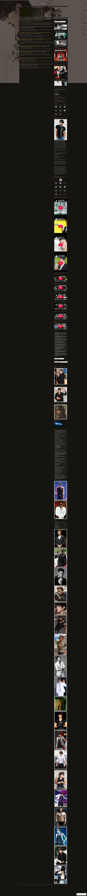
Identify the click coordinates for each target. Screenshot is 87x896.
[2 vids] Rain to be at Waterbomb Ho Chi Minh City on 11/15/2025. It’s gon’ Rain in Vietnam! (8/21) (60, 354)
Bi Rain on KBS (24, 35)
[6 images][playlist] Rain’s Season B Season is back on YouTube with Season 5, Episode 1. (60, 333)
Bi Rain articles (30, 41)
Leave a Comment (39, 20)
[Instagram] (60, 107)
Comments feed (57, 526)
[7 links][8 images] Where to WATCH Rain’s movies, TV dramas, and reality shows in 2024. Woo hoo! (35, 20)
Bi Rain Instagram (35, 41)
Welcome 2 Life (48, 24)
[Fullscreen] (65, 281)
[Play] (56, 281)
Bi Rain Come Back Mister (29, 22)
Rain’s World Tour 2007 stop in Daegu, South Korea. (60, 460)
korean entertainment (47, 29)
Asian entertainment (35, 29)
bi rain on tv (28, 35)
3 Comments (40, 39)
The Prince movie (27, 24)
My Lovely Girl (25, 23)
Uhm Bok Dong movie (43, 24)
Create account (57, 522)
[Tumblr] (60, 110)
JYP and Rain (41, 54)
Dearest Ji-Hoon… (57, 437)
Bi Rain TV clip (47, 35)
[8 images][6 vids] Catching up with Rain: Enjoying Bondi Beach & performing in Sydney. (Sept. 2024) (60, 342)
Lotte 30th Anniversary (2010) (59, 458)
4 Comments (44, 51)
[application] (60, 278)
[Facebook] (56, 107)
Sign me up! (57, 94)
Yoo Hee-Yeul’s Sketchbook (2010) (60, 461)
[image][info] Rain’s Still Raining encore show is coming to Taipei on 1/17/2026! (60, 339)
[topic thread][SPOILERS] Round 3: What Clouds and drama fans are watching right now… (36, 58)
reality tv (40, 36)
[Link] (65, 183)
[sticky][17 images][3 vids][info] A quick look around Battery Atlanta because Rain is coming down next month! (60, 345)
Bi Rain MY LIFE (40, 41)
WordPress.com (57, 527)
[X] (56, 110)
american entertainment (28, 29)
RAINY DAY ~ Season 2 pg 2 (59, 470)
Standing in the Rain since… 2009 (60, 432)
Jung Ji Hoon (30, 28)
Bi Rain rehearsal (28, 42)
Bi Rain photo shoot (23, 42)
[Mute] (64, 281)
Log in (56, 523)
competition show (22, 36)
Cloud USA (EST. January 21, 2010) (59, 141)
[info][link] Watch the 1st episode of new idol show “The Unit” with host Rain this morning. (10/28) (36, 64)
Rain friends (51, 42)
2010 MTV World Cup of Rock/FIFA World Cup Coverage (60, 478)
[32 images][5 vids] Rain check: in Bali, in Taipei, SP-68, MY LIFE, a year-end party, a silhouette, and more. (35, 39)
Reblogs (47, 48)
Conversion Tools (57, 434)
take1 (24, 24)
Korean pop (31, 36)
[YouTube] (65, 110)
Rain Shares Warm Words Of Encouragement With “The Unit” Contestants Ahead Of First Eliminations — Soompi (35, 46)
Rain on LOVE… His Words (59, 441)
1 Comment (44, 46)
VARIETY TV (57, 448)
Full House (41, 22)
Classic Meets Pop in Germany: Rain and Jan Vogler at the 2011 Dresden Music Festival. (60, 454)
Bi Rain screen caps (32, 35)
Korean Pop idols (35, 36)
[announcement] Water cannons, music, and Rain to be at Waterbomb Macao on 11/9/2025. (60, 351)
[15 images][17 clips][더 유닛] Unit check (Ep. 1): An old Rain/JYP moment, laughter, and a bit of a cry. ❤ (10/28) (35, 51)
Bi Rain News (27, 21)
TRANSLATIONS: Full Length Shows (60, 476)
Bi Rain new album (45, 41)
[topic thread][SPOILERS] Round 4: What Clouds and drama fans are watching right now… (36, 27)
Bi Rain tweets (43, 42)
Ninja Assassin (29, 23)
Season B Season (50, 23)
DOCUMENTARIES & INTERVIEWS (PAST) (58, 447)
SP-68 (21, 43)
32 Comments (33, 58)
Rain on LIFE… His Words (59, 440)
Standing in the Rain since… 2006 (60, 431)
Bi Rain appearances (24, 41)
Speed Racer (21, 24)
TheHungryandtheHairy (36, 24)
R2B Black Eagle (34, 23)
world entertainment (33, 30)
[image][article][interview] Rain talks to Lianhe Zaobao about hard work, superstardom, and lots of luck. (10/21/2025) (60, 348)
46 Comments (32, 27)
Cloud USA (43, 3)
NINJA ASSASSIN (57, 464)
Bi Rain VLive (33, 54)
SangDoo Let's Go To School (44, 23)
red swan (38, 23)
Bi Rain (24, 21)
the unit (31, 24)
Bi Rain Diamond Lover (36, 22)
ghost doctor (45, 22)
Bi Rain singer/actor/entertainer (40, 35)
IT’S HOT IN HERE (57, 463)
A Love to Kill (23, 22)
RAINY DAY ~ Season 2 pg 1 (58, 469)
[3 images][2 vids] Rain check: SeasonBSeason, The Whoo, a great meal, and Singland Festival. (60, 336)
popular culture (25, 30)
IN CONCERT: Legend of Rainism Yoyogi (60, 452)
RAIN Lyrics (56, 466)
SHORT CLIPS (57, 473)
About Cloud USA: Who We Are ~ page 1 (60, 430)
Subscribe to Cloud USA (58, 87)
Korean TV (44, 48)
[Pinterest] (56, 114)
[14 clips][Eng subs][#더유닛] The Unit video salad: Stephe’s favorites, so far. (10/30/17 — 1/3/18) (35, 33)
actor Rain (23, 29)
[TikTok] (65, 107)
